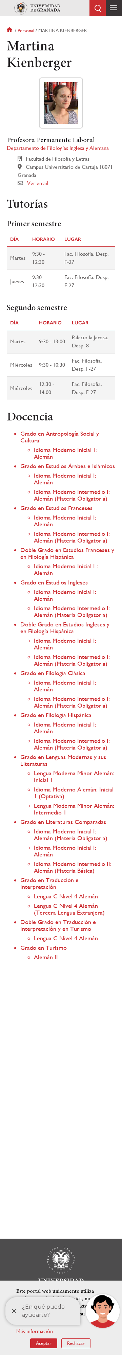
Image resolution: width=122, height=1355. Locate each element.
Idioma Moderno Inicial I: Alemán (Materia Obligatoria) (70, 835)
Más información (34, 1331)
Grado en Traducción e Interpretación (49, 883)
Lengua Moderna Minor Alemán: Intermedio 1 (74, 809)
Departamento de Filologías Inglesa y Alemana (58, 148)
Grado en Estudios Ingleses (54, 582)
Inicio (10, 30)
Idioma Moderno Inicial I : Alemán (66, 569)
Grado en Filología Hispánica (56, 714)
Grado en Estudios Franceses (56, 507)
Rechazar (76, 1343)
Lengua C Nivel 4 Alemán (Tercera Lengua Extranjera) (69, 909)
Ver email (37, 183)
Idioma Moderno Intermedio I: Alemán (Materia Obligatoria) (72, 495)
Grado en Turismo (43, 947)
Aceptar (44, 1343)
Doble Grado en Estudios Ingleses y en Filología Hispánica (64, 628)
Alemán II (46, 957)
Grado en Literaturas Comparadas (63, 821)
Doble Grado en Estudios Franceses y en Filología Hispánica (67, 553)
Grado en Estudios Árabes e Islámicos (67, 465)
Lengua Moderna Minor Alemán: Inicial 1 (74, 776)
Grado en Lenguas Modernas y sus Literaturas (63, 760)
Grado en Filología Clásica (52, 672)
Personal (26, 30)
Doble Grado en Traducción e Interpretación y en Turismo (58, 925)
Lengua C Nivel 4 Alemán (66, 896)
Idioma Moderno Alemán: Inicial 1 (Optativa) (74, 793)
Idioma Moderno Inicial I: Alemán (65, 479)
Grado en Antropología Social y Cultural (59, 437)
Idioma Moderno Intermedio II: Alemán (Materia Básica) (72, 867)
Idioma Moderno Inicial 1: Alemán (66, 453)
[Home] (37, 8)
